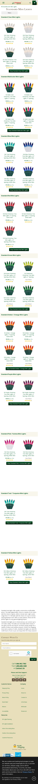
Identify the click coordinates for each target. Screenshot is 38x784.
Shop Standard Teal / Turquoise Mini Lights (19, 523)
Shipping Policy (6, 688)
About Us (23, 693)
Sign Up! (33, 659)
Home (22, 688)
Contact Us (20, 668)
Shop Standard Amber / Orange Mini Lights (19, 368)
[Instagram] (24, 679)
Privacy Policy (5, 693)
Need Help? (5, 702)
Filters (9, 13)
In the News (24, 702)
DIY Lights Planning (7, 719)
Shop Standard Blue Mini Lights (19, 190)
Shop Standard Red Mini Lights (19, 249)
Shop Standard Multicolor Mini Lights (19, 130)
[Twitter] (17, 679)
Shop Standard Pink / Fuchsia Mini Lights (19, 463)
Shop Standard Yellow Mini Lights (19, 582)
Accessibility (5, 711)
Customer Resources (7, 737)
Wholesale (23, 706)
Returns (4, 706)
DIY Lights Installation (7, 724)
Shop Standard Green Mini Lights (19, 309)
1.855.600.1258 (21, 666)
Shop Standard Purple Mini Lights (19, 404)
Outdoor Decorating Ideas (8, 733)
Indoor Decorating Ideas (8, 728)
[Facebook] (13, 679)
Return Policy (5, 697)
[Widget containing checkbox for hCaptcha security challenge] (20, 653)
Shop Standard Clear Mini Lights (19, 71)
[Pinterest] (20, 679)
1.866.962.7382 (20, 664)
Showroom (24, 711)
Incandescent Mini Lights (9, 6)
